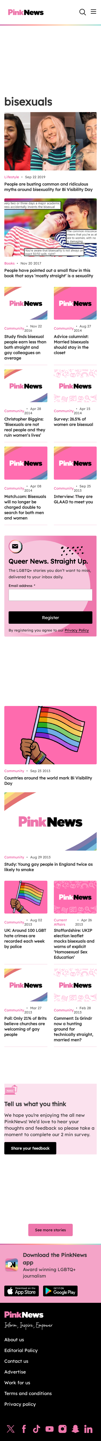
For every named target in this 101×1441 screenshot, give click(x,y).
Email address (29, 585)
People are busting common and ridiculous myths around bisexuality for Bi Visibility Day (48, 186)
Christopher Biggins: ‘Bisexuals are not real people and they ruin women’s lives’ (24, 427)
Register (50, 617)
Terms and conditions (28, 1393)
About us (14, 1339)
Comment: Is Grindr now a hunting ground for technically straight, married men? (73, 1029)
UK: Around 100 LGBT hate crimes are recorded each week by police (25, 938)
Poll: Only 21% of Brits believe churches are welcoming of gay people (25, 1026)
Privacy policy (20, 1404)
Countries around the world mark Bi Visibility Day (48, 780)
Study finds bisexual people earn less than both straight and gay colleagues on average (25, 347)
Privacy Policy (77, 630)
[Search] (82, 12)
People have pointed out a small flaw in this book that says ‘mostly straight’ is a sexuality (48, 273)
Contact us (16, 1361)
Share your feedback (30, 1148)
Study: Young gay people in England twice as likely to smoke (48, 867)
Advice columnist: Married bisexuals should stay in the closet (71, 344)
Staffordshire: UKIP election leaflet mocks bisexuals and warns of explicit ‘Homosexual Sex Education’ (74, 944)
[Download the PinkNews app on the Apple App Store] (21, 1291)
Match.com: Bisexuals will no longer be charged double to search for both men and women (25, 507)
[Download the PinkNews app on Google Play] (60, 1291)
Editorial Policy (21, 1350)
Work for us (17, 1382)
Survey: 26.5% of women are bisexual (73, 421)
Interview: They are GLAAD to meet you (73, 499)
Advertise (15, 1372)
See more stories (50, 1230)
